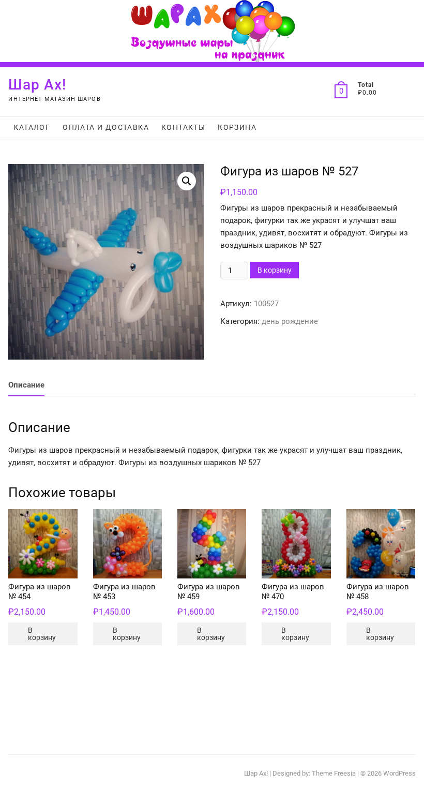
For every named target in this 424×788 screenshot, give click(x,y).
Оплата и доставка (106, 127)
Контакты (183, 127)
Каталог (31, 127)
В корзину (275, 270)
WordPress (399, 773)
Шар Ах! (37, 84)
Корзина (237, 127)
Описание (26, 385)
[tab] (26, 385)
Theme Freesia (334, 773)
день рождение (290, 321)
